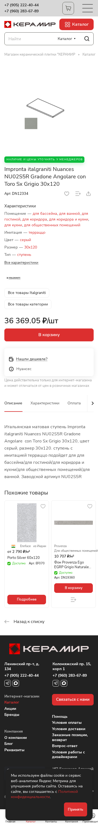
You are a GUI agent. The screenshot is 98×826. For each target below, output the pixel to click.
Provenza (60, 546)
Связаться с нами (73, 699)
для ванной (69, 213)
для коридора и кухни (68, 219)
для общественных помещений (52, 225)
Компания (13, 731)
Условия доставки (68, 728)
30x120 (30, 247)
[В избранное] (67, 193)
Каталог (11, 702)
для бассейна (45, 213)
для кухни (13, 225)
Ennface (25, 546)
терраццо (37, 232)
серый (25, 239)
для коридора (34, 219)
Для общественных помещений (76, 551)
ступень (24, 254)
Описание (13, 403)
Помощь (60, 716)
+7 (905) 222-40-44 (21, 5)
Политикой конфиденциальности (44, 794)
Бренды (11, 714)
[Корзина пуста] (68, 8)
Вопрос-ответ (65, 745)
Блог (8, 743)
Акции (10, 708)
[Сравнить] (78, 193)
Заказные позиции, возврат (70, 737)
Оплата (74, 403)
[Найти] (87, 38)
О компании (15, 737)
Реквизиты (14, 750)
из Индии (39, 546)
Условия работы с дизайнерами (68, 755)
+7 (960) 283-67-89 (21, 11)
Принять (75, 809)
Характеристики (44, 403)
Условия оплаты (67, 722)
